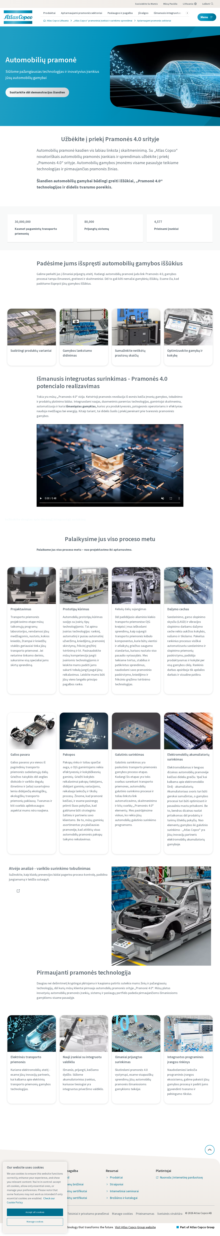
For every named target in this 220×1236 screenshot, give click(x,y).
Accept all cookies (35, 1212)
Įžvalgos (143, 13)
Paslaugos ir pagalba (120, 13)
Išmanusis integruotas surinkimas (174, 13)
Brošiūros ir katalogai (124, 1198)
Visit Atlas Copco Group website (135, 1227)
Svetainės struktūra (169, 1214)
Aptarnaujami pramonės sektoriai (81, 13)
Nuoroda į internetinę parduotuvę (181, 1177)
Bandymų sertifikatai (73, 1191)
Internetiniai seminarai (124, 1191)
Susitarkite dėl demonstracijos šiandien (37, 92)
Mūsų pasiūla (170, 3)
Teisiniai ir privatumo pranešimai (88, 1214)
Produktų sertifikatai (73, 1198)
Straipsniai (116, 1184)
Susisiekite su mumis (146, 3)
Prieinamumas (145, 1214)
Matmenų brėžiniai (72, 1184)
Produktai (49, 13)
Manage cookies (122, 1214)
